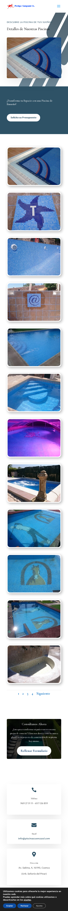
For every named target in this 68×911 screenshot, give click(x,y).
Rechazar (24, 906)
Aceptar (9, 906)
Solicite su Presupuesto (23, 117)
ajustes (27, 900)
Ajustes (39, 906)
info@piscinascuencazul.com (34, 838)
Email (34, 834)
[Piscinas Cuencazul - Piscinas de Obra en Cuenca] (34, 184)
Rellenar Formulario (34, 751)
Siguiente (43, 693)
